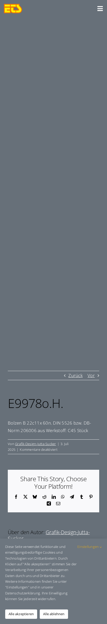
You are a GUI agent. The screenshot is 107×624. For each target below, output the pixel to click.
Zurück (75, 375)
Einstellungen (88, 546)
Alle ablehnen (54, 614)
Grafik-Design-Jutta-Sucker (35, 443)
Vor (91, 375)
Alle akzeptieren (21, 614)
